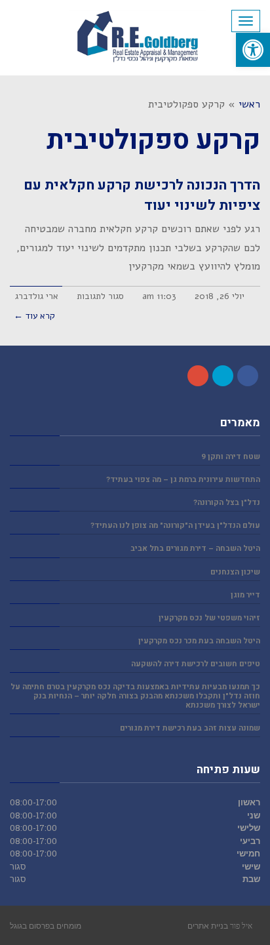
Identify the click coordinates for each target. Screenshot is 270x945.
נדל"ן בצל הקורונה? (226, 502)
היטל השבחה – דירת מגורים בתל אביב (195, 548)
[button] (253, 50)
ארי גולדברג (36, 296)
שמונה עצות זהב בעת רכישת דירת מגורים (190, 728)
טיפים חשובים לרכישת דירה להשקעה (195, 664)
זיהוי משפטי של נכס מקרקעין (209, 618)
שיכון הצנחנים (235, 572)
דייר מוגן (245, 595)
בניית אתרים (207, 925)
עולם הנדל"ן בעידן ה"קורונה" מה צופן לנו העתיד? (175, 525)
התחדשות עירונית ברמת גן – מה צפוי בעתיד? (183, 479)
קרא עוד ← (34, 316)
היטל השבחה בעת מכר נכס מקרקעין (199, 641)
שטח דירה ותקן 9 (230, 456)
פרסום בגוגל (30, 925)
